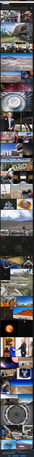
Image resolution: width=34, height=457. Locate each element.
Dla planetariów (3, 8)
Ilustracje (14, 8)
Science (28, 0)
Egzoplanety (26, 7)
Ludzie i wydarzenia (26, 8)
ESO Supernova (22, 7)
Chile (15, 7)
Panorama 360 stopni (8, 7)
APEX (13, 7)
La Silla (17, 8)
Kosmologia (17, 7)
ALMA (11, 7)
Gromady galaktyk (11, 8)
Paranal (22, 8)
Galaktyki (7, 8)
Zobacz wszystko (3, 7)
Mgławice (20, 8)
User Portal (30, 0)
